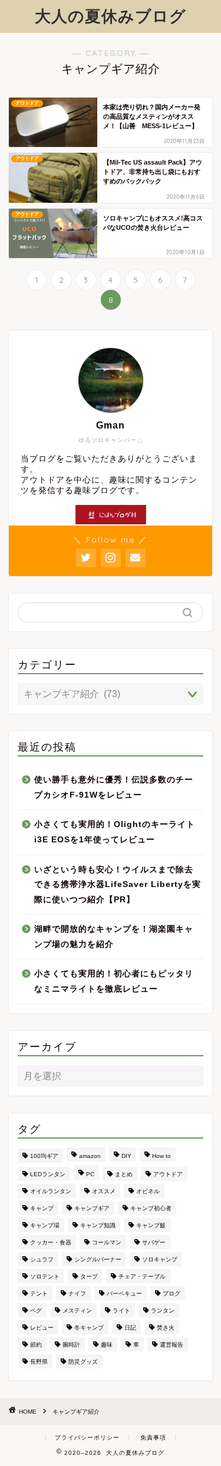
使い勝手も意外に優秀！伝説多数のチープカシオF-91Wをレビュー (113, 787)
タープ (89, 1276)
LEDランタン (47, 1174)
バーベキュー (124, 1293)
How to (161, 1156)
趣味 (107, 1344)
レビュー (42, 1327)
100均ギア (44, 1156)
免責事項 (153, 1437)
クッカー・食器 (50, 1242)
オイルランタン (50, 1191)
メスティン (77, 1310)
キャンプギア (92, 1208)
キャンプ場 (45, 1225)
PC (90, 1174)
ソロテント (45, 1276)
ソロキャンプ (159, 1259)
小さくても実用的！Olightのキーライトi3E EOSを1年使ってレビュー (114, 832)
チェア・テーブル (142, 1276)
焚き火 (165, 1327)
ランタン (162, 1310)
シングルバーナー (97, 1259)
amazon (90, 1156)
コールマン (106, 1242)
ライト (121, 1310)
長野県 (39, 1361)
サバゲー (154, 1242)
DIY (126, 1156)
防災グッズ (83, 1361)
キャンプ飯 (151, 1225)
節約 (36, 1344)
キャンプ (42, 1208)
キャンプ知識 (98, 1225)
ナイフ (77, 1293)
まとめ (124, 1174)
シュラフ (42, 1259)
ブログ (171, 1293)
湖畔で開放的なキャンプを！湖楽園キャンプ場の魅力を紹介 (113, 937)
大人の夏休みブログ (110, 16)
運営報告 (171, 1344)
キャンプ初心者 (150, 1208)
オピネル (148, 1191)
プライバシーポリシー (87, 1437)
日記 (130, 1327)
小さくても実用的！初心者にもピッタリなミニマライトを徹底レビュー (113, 981)
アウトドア (168, 1174)
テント (39, 1293)
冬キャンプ (89, 1327)
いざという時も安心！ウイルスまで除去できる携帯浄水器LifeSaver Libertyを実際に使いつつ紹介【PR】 (117, 884)
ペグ (36, 1310)
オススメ (104, 1191)
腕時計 (71, 1344)
